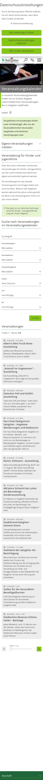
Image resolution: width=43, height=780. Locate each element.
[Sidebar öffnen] (39, 60)
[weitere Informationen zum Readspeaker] (10, 112)
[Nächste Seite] (39, 649)
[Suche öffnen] (25, 60)
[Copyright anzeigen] (40, 82)
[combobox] (21, 234)
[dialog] (21, 28)
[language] (32, 60)
